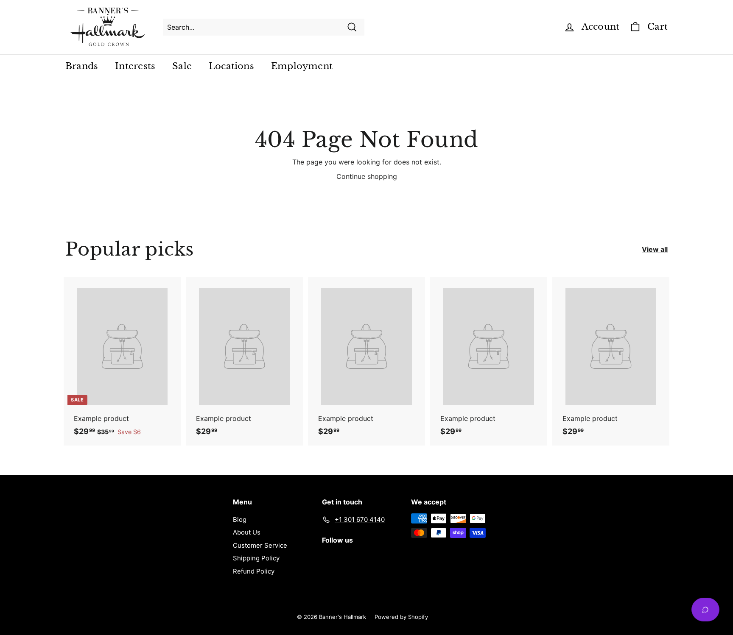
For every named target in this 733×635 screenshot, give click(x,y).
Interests (135, 66)
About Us (246, 532)
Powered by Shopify (401, 616)
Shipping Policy (256, 558)
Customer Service (260, 545)
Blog (239, 519)
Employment (302, 66)
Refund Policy (253, 571)
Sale (182, 66)
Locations (231, 66)
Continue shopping (366, 176)
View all (655, 249)
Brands (81, 66)
